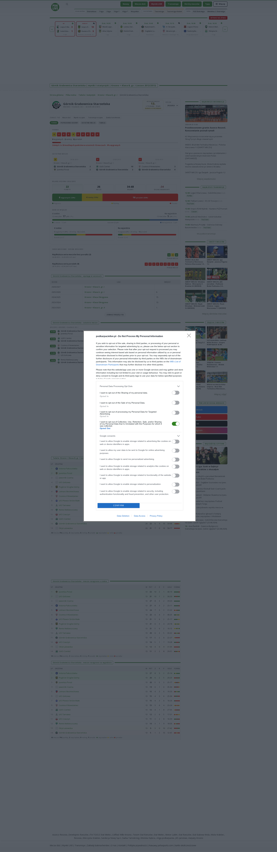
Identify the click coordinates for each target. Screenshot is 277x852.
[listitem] (139, 386)
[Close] (190, 336)
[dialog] (140, 426)
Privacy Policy (156, 516)
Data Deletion (123, 516)
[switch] (175, 393)
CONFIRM (118, 505)
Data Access (139, 516)
